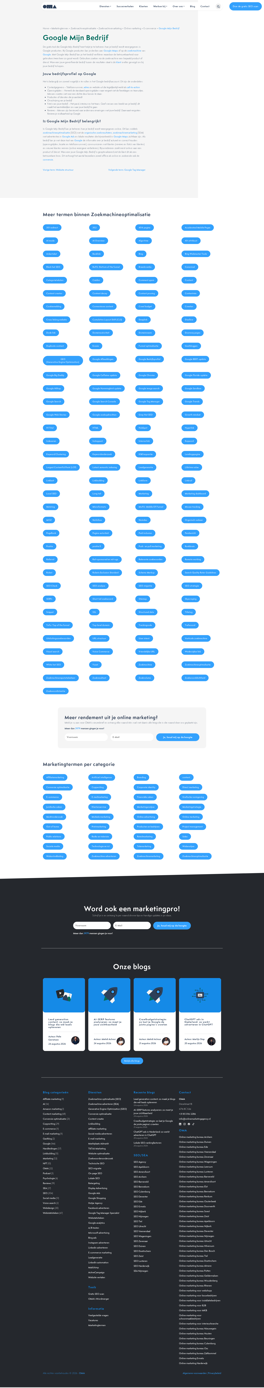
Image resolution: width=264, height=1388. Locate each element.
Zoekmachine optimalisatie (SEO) (104, 1099)
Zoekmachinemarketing (110, 28)
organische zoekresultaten (98, 132)
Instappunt (98, 441)
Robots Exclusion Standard (106, 572)
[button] (218, 6)
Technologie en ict (101, 846)
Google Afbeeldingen (103, 359)
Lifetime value (192, 467)
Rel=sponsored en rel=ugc (105, 559)
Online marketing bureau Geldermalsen (198, 1275)
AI (44, 1103)
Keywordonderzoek (102, 454)
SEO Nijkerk (140, 1211)
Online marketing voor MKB (193, 1310)
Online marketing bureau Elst (193, 1186)
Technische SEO (96, 1163)
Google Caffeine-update (105, 375)
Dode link (51, 332)
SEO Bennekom (141, 1186)
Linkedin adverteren (98, 1247)
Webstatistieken (51, 1212)
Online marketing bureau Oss (193, 1348)
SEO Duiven (140, 1246)
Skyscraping (190, 598)
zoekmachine (134, 50)
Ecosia (96, 345)
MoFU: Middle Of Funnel (151, 506)
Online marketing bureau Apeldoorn (197, 1221)
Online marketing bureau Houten (195, 1333)
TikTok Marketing (97, 1148)
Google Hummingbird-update (107, 388)
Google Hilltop (53, 388)
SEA (45, 1188)
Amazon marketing (52, 1108)
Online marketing (132, 28)
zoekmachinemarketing (125, 132)
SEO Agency (140, 1161)
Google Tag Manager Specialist (103, 1212)
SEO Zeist (138, 1256)
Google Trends (192, 401)
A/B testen (93, 1227)
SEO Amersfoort (142, 1171)
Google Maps (111, 50)
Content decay (100, 293)
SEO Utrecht (140, 1226)
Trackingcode (145, 625)
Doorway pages (192, 332)
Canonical (190, 266)
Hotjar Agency (95, 1203)
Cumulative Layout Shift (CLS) (107, 319)
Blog (192, 6)
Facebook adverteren (98, 1208)
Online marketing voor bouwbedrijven (198, 1295)
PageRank (51, 533)
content (186, 777)
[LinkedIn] (180, 1123)
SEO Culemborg (142, 1191)
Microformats (99, 506)
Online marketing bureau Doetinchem (197, 1260)
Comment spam (146, 280)
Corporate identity (146, 787)
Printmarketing (99, 826)
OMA (46, 1168)
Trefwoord (190, 625)
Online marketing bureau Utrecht (195, 1241)
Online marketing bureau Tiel (193, 1255)
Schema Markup (146, 572)
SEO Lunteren (140, 1260)
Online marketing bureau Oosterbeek (197, 1201)
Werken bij (159, 6)
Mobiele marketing (101, 816)
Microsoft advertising (98, 1232)
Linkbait (50, 480)
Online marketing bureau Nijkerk (195, 1226)
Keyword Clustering (56, 454)
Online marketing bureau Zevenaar (196, 1156)
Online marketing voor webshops (195, 1290)
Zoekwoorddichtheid (195, 677)
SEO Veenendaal (142, 1231)
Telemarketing (144, 846)
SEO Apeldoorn (141, 1166)
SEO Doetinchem (142, 1251)
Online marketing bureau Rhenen (195, 1285)
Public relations (53, 836)
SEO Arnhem (140, 1176)
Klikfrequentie (146, 454)
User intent (144, 638)
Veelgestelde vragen (98, 1315)
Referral (50, 559)
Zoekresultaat (99, 677)
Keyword (189, 441)
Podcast (47, 1173)
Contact (205, 6)
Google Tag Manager (149, 401)
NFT (45, 1163)
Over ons (178, 6)
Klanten (143, 6)
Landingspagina (192, 454)
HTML (96, 427)
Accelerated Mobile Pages (197, 227)
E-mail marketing (51, 1133)
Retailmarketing (144, 836)
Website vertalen (96, 1277)
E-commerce (150, 28)
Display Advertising (97, 1188)
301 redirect (52, 227)
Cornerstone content (103, 306)
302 (95, 227)
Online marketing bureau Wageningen (198, 1161)
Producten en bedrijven (148, 826)
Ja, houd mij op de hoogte (177, 737)
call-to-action (133, 87)
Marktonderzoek (54, 816)
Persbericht (190, 533)
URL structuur (99, 638)
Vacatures (93, 1320)
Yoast (95, 664)
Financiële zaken (145, 797)
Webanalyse (188, 846)
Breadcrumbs (145, 266)
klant (118, 62)
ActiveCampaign (96, 1272)
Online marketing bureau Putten (195, 1270)
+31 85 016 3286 (187, 1113)
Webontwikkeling (54, 856)
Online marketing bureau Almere (195, 1265)
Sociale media (53, 846)
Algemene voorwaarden (195, 1373)
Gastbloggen (191, 345)
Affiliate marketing (52, 1099)
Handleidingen (50, 1148)
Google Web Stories (56, 414)
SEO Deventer (141, 1196)
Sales (185, 836)
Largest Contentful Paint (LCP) (61, 467)
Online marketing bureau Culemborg (197, 1343)
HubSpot (143, 427)
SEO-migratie (145, 585)
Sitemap (143, 598)
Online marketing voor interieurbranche (198, 1323)
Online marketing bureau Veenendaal (197, 1151)
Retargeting (94, 1183)
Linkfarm (143, 480)
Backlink (97, 253)
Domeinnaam (145, 332)
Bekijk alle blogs (132, 1060)
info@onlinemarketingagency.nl (195, 1118)
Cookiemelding (53, 306)
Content (189, 280)
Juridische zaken (54, 806)
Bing (141, 253)
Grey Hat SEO (146, 414)
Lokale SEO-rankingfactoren (147, 1142)
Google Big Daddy (55, 375)
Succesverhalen (125, 6)
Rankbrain (190, 546)
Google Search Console (104, 401)
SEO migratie (94, 1168)
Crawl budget (145, 306)
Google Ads (68, 136)
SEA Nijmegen (141, 1270)
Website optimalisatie (99, 1153)
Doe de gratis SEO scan (245, 6)
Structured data (146, 612)
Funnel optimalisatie (148, 345)
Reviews (47, 1183)
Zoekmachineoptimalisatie (83, 28)
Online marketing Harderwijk (193, 1363)
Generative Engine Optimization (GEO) (107, 1108)
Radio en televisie (100, 836)
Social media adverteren (100, 1133)
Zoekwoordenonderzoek (100, 1158)
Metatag (50, 506)
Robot (49, 572)
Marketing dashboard (195, 493)
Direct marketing (190, 787)
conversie (48, 159)
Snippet (50, 612)
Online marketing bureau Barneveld (196, 1176)
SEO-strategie (192, 585)
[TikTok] (193, 1123)
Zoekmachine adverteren (104, 856)
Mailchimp (93, 1267)
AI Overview (99, 240)
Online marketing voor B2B (192, 1305)
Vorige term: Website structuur (58, 169)
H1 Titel (49, 427)
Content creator (54, 293)
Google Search (53, 401)
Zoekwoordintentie (55, 691)
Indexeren (51, 441)
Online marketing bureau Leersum (196, 1166)
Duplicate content (55, 345)
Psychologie (49, 1178)
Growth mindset (193, 414)
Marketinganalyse (146, 806)
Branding (141, 777)
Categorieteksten (55, 280)
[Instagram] (184, 1123)
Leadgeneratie (146, 467)
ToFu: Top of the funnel (57, 625)
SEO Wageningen (142, 1236)
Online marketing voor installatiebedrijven (199, 1300)
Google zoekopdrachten (104, 414)
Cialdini (96, 280)
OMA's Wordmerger (98, 1298)
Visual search (52, 651)
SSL (94, 612)
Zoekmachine (145, 664)
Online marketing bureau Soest (194, 1211)
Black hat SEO (53, 266)
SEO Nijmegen (141, 1216)
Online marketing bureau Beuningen (197, 1338)
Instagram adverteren (98, 1242)
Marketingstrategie (191, 806)
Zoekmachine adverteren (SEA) (103, 1103)
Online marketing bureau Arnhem (195, 1137)
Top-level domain (101, 625)
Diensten (104, 6)
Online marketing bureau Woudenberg (198, 1280)
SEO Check (51, 585)
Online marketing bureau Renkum (195, 1196)
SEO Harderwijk (141, 1265)
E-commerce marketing (100, 1252)
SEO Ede (138, 1201)
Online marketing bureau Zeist (194, 1216)
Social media (49, 1198)
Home (46, 28)
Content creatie (96, 1118)
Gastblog (47, 1138)
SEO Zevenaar (141, 1241)
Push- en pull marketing (150, 546)
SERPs (49, 598)
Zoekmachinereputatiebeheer (60, 677)
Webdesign (48, 1208)
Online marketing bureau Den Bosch (197, 1250)
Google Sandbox (193, 388)
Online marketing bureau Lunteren (196, 1171)
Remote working (193, 559)
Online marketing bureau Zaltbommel (197, 1353)
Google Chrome (147, 375)
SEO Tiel (138, 1221)
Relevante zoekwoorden (151, 559)
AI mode (50, 240)
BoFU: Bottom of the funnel (106, 266)
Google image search (149, 388)
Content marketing (52, 1113)
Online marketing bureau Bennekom (197, 1191)
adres (86, 87)
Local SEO (51, 493)
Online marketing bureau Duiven (195, 1141)
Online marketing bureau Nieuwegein (197, 1328)
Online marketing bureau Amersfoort (197, 1181)
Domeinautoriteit (101, 332)
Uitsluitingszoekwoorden (58, 638)
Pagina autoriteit (101, 533)
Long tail (97, 493)
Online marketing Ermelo (191, 1358)
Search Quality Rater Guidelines (200, 572)
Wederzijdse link (193, 651)
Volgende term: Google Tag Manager (126, 169)
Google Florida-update (196, 375)
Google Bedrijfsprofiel (149, 359)
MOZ (49, 520)
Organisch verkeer (194, 520)
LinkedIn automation (98, 1262)
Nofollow (97, 520)
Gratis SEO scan (96, 1293)
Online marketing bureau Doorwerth (197, 1206)
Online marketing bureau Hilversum (196, 1245)
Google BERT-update (195, 359)
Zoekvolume (145, 677)
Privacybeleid (214, 1373)
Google (47, 54)
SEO (45, 1193)
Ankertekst (51, 253)
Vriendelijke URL (147, 651)
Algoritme (143, 240)
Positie (49, 546)
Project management (192, 826)
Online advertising (146, 816)
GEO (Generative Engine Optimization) (63, 361)
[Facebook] (189, 1123)
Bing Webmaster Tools (196, 253)
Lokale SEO (94, 1178)
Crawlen (189, 306)
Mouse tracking (192, 506)
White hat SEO (53, 664)
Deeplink (143, 319)
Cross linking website (56, 319)
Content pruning (147, 293)
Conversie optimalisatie (57, 787)
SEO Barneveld (141, 1181)
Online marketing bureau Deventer (196, 1231)
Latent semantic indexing (105, 467)
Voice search (49, 1203)
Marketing (144, 493)
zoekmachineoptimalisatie (56, 132)
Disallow (189, 319)
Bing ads (92, 1237)
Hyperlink (189, 427)
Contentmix (190, 293)
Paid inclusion (145, 533)
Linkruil (188, 480)
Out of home (52, 826)
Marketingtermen (59, 28)
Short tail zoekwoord (103, 598)
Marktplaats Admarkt (98, 1143)
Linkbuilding (98, 480)
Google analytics (96, 1222)
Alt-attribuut (191, 240)
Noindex (143, 520)
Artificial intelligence (102, 777)
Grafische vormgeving (193, 797)
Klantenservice (99, 806)
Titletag (188, 612)
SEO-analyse (99, 585)
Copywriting (98, 787)
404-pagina (144, 227)
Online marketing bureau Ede (193, 1146)
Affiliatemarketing (55, 777)
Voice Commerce (101, 651)
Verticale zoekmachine (196, 638)
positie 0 (97, 546)
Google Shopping (97, 1198)
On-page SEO (95, 1173)
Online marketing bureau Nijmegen (196, 1236)
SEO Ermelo (140, 1206)
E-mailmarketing (100, 797)
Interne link (144, 441)
